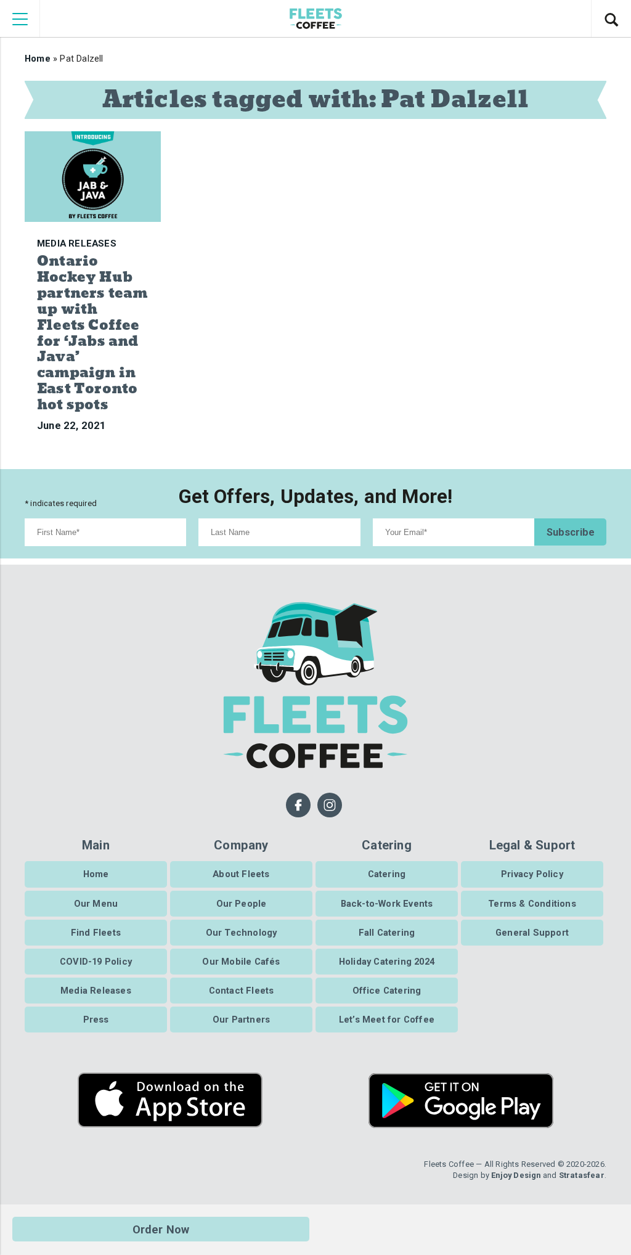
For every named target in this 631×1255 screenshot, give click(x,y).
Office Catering (386, 990)
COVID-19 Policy (96, 961)
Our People (241, 903)
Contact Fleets (241, 990)
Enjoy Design (515, 1175)
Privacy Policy (532, 874)
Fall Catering (387, 932)
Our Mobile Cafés (241, 961)
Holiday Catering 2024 (386, 961)
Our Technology (241, 932)
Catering (387, 874)
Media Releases (95, 990)
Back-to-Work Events (387, 903)
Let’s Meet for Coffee (386, 1019)
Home (38, 58)
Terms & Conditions (532, 903)
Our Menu (96, 903)
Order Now (161, 1229)
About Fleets (241, 874)
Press (96, 1019)
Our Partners (241, 1019)
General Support (532, 932)
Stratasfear (582, 1175)
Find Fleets (96, 932)
